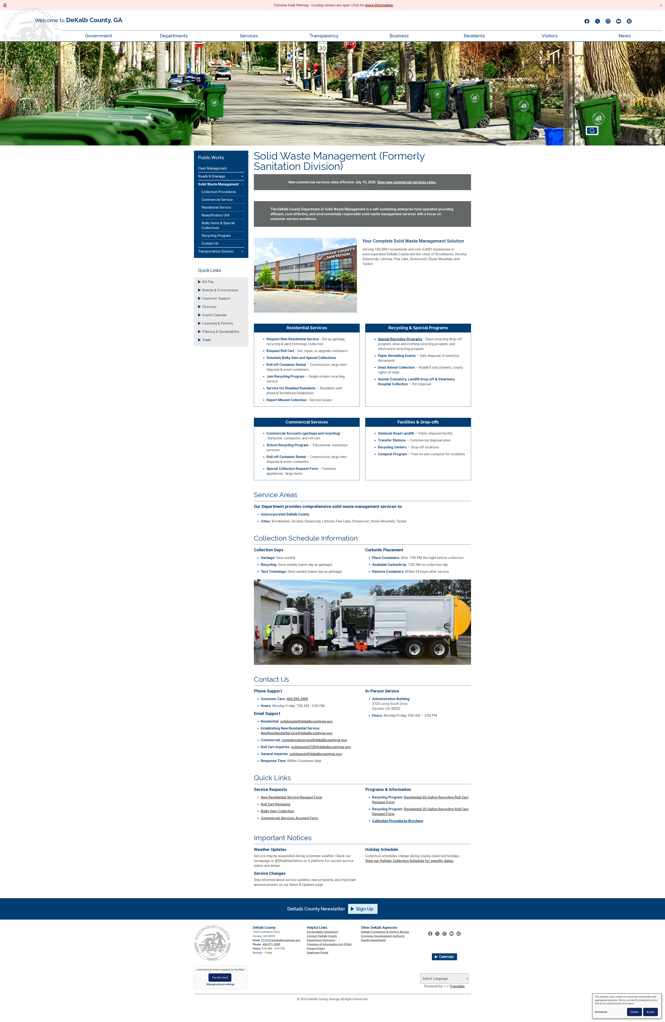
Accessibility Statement (322, 932)
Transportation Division (215, 251)
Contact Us (210, 243)
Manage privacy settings (221, 984)
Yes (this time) (220, 977)
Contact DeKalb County (322, 936)
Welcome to (78, 20)
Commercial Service (217, 200)
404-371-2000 (271, 944)
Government (98, 35)
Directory (209, 307)
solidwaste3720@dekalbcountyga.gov (321, 747)
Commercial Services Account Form (289, 818)
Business (399, 35)
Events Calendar (214, 315)
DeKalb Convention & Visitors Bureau (385, 932)
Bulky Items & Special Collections (218, 225)
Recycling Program (216, 236)
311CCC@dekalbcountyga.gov (280, 940)
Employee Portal (317, 952)
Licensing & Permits (217, 323)
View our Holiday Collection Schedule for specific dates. (409, 861)
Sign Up (364, 908)
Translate (457, 986)
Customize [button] (601, 1012)
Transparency (324, 35)
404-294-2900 (297, 699)
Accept (650, 1012)
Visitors (549, 35)
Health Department (373, 940)
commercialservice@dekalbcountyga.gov (314, 740)
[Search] (592, 130)
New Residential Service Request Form (291, 797)
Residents (474, 35)
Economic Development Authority (383, 936)
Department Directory (321, 940)
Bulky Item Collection (277, 811)
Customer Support (216, 298)
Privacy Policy (316, 948)
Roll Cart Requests (275, 804)
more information (379, 5)
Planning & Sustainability (220, 332)
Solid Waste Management (218, 184)
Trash (206, 340)
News (625, 35)
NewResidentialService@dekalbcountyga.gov (296, 733)
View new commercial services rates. (406, 182)
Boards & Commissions (220, 290)
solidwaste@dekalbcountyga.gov (306, 721)
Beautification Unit (215, 215)
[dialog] (627, 1006)
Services (249, 35)
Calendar (446, 957)
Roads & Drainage (211, 176)
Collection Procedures (219, 192)
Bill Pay (208, 282)
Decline (635, 1012)
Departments (174, 35)
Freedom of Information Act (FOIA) (329, 944)
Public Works (211, 157)
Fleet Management (212, 168)
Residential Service (216, 207)
